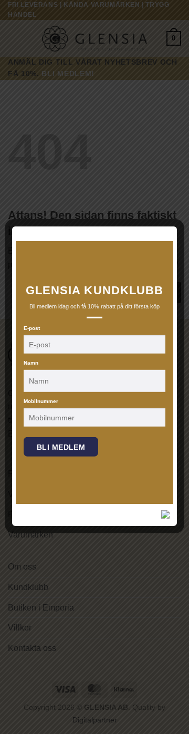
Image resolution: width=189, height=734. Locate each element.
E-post (32, 328)
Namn (31, 363)
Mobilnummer (41, 401)
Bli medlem (61, 447)
